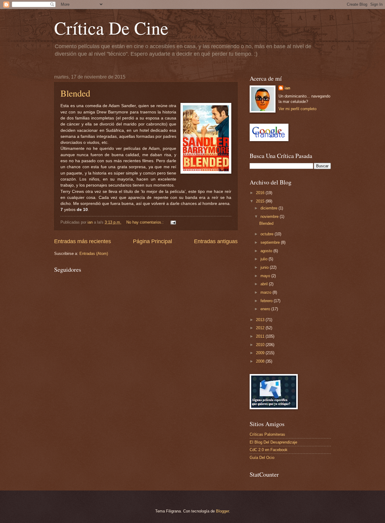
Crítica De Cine (111, 28)
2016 (261, 192)
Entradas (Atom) (93, 253)
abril (264, 284)
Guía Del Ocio (262, 457)
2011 (261, 336)
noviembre (270, 216)
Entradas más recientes (82, 241)
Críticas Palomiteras (267, 434)
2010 (261, 344)
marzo (266, 292)
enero (265, 309)
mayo (265, 276)
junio (265, 267)
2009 (261, 353)
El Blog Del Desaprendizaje (273, 442)
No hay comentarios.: (145, 222)
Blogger (222, 511)
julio (264, 259)
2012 (261, 328)
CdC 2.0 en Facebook (269, 449)
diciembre (269, 208)
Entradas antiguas (216, 241)
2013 (261, 319)
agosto (266, 251)
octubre (267, 234)
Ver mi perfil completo (297, 109)
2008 (261, 361)
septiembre (270, 242)
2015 (261, 201)
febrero (267, 301)
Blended (75, 93)
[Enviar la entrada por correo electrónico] (173, 222)
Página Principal (152, 241)
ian (287, 88)
